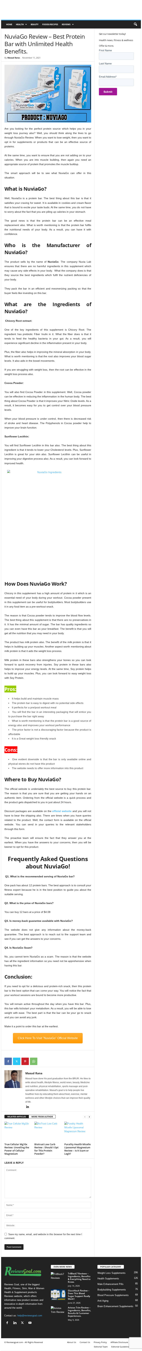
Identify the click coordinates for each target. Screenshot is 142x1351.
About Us (71, 1342)
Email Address (107, 76)
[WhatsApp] (33, 1061)
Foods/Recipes (50, 24)
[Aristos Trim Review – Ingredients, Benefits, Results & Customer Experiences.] (58, 1311)
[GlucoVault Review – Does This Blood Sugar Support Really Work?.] (58, 1294)
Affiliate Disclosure (119, 1342)
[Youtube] (30, 1323)
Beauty (34, 24)
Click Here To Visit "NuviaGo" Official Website (48, 1038)
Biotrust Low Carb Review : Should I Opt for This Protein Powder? (46, 1149)
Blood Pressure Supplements (113, 1295)
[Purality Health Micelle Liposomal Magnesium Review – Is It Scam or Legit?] (77, 1132)
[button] (135, 24)
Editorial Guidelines (120, 1346)
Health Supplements (108, 1278)
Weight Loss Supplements (111, 1273)
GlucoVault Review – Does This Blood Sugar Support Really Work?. (79, 1294)
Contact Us (85, 1342)
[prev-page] (85, 1117)
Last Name (105, 63)
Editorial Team (101, 1346)
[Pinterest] (25, 1061)
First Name (105, 50)
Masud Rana (13, 57)
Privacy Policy (100, 1342)
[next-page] (89, 1117)
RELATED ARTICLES (16, 1116)
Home (9, 24)
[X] (16, 1061)
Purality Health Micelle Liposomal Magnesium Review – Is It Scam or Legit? (77, 1149)
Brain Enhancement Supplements (115, 1306)
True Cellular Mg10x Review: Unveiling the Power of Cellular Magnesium (16, 1149)
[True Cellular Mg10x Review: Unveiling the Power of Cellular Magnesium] (17, 1132)
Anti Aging (102, 1300)
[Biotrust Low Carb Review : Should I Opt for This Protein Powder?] (47, 1132)
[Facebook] (8, 1061)
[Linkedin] (27, 1107)
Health (20, 24)
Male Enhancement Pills (110, 1284)
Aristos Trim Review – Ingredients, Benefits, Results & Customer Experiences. (79, 1311)
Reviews (66, 24)
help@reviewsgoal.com (29, 1315)
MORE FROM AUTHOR (42, 1116)
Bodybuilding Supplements (111, 1289)
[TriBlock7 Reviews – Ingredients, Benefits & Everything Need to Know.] (58, 1277)
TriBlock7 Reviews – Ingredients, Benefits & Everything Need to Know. (79, 1277)
